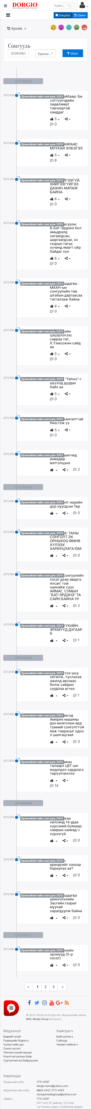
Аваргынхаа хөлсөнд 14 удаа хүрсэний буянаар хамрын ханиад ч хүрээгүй (66, 826)
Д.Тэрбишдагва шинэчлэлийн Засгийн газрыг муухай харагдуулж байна (66, 903)
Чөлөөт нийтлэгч (67, 1044)
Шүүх (74, 53)
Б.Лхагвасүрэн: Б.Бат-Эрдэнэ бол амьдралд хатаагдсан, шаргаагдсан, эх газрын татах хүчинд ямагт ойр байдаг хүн (66, 238)
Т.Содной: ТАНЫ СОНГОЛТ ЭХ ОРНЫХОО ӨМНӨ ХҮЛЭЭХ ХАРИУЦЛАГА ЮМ (65, 541)
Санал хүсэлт (12, 1048)
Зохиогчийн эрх (13, 1044)
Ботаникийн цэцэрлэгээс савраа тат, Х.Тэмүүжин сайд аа (65, 339)
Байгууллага (64, 1036)
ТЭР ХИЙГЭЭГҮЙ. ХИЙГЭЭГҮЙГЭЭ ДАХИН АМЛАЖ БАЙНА (65, 186)
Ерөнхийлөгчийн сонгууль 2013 (42, 96)
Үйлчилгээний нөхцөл (17, 1052)
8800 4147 (43, 1090)
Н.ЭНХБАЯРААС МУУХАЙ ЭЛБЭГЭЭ (66, 146)
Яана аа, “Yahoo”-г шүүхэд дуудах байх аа (66, 383)
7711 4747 (43, 1082)
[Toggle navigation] (8, 15)
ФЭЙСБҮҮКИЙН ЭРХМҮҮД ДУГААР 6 (66, 629)
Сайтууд (61, 1040)
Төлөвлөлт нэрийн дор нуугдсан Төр (66, 504)
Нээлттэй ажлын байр (17, 1056)
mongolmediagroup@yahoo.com (56, 1094)
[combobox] (45, 53)
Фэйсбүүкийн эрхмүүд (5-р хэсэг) (62, 954)
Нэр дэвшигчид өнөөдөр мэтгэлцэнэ (63, 459)
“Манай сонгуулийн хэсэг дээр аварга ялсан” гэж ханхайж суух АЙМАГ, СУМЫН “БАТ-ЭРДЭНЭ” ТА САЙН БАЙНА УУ (66, 587)
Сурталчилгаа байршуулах (20, 1060)
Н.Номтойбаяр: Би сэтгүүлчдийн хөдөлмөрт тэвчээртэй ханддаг (66, 104)
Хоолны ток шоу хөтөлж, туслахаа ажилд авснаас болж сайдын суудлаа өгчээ (66, 681)
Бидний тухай (12, 1036)
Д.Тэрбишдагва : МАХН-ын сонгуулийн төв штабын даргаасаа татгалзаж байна (66, 291)
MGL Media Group (37, 1019)
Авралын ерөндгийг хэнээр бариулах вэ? (65, 864)
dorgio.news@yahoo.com (52, 1086)
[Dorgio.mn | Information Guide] (11, 1007)
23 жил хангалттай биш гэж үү (66, 421)
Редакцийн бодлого (16, 1040)
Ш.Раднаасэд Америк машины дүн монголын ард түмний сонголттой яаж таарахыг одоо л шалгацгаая (67, 725)
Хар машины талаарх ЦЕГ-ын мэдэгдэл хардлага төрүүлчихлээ (66, 768)
